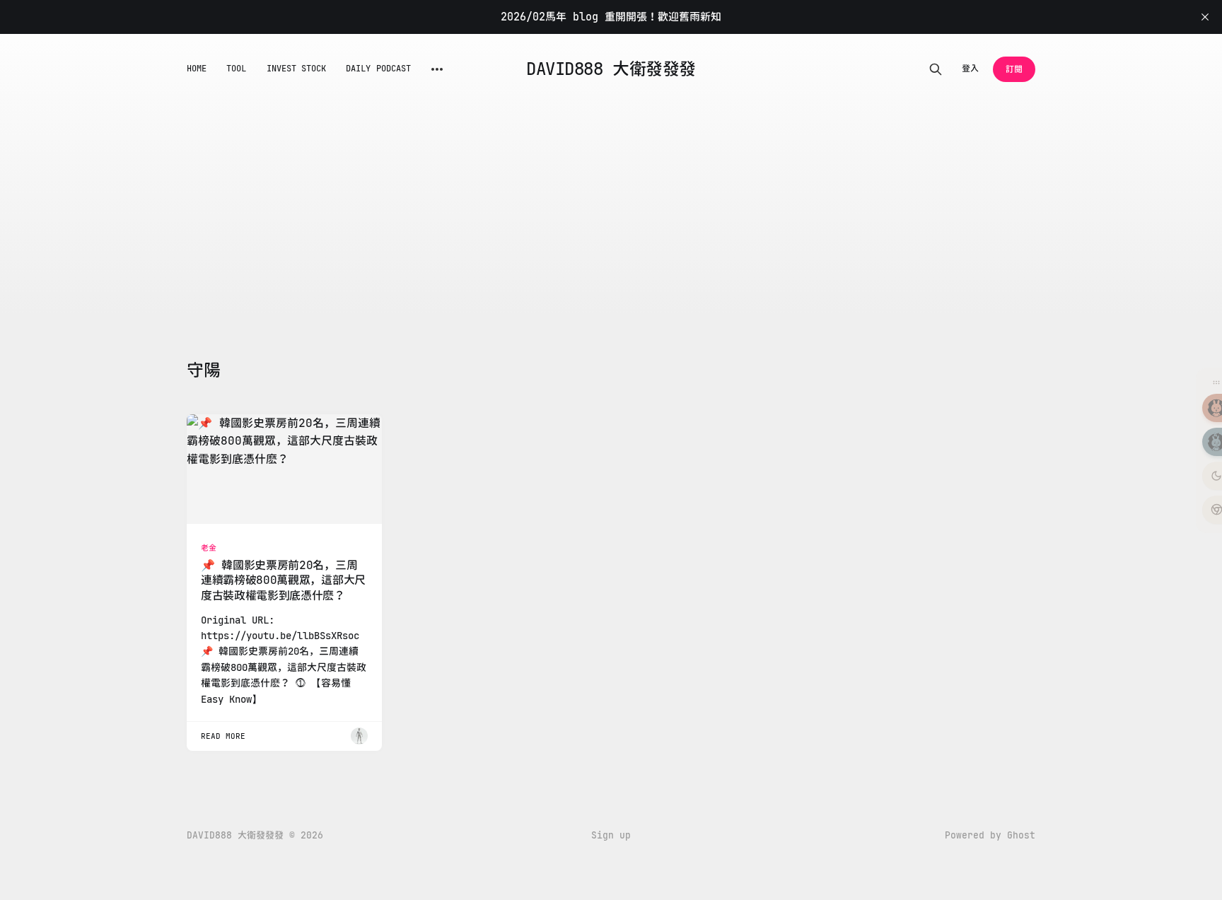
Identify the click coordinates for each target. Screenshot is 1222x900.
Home (196, 68)
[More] (437, 69)
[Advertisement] (611, 211)
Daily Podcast (378, 68)
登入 (970, 68)
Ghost (1021, 835)
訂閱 (1014, 69)
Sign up (611, 835)
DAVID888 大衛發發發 (610, 69)
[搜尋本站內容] (935, 69)
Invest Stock (297, 68)
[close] (1205, 17)
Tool (236, 68)
